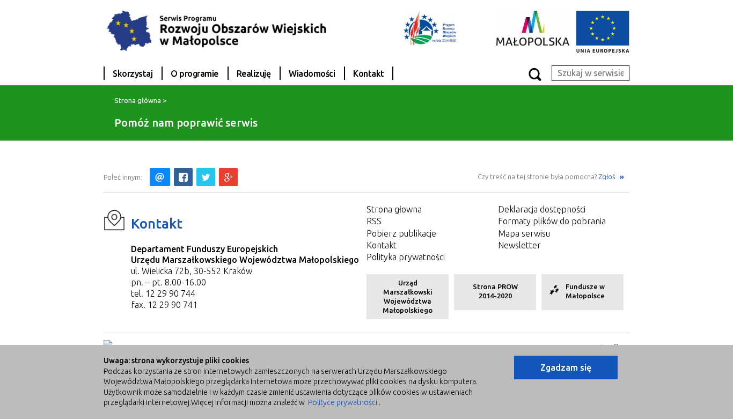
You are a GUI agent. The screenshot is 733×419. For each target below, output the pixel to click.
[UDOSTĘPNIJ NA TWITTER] (205, 177)
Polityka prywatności (405, 257)
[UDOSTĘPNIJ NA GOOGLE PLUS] (228, 177)
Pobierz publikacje (401, 233)
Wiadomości (312, 73)
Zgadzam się (565, 367)
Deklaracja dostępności (541, 209)
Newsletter (519, 245)
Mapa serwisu (524, 233)
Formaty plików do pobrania (552, 221)
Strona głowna (394, 209)
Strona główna (137, 100)
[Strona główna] (224, 30)
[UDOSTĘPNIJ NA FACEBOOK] (183, 177)
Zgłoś (607, 176)
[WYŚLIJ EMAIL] (160, 177)
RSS (374, 221)
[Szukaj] (534, 73)
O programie (194, 73)
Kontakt (368, 73)
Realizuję (254, 73)
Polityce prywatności (342, 402)
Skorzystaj (132, 73)
